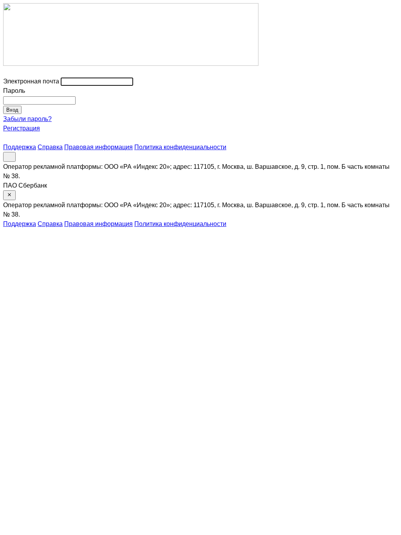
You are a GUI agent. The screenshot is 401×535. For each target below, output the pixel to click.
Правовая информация (98, 147)
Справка (50, 147)
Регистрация (21, 128)
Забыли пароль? (27, 119)
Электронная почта (31, 81)
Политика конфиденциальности (180, 147)
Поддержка (19, 147)
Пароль (14, 90)
